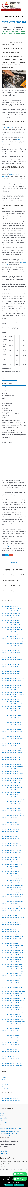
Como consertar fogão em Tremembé (11, 820)
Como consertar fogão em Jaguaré (10, 1030)
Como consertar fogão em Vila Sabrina (11, 648)
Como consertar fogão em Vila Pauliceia (11, 683)
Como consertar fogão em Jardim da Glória (12, 1005)
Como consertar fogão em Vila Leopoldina (12, 731)
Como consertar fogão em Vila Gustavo (11, 750)
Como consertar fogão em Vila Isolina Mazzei (12, 738)
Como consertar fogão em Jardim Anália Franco (13, 1021)
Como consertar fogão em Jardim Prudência (12, 957)
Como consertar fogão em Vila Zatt (10, 620)
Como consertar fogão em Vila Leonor (11, 734)
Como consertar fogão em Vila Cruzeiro (11, 780)
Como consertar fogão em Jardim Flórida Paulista (13, 991)
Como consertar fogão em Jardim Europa (11, 995)
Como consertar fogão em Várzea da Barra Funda (13, 815)
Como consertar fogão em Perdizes (10, 871)
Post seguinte (14, 562)
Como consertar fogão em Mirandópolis (11, 924)
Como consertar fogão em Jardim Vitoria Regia (13, 945)
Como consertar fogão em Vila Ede (10, 771)
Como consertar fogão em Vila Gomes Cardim (13, 762)
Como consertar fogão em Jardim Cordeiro (12, 1009)
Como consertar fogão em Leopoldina (11, 934)
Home (3, 1075)
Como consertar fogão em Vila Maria (10, 727)
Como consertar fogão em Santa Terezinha (12, 845)
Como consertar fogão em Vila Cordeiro (11, 782)
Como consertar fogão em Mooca (10, 920)
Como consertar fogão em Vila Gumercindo (12, 752)
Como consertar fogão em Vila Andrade (11, 801)
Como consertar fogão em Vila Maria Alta (11, 724)
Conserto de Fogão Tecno (11, 585)
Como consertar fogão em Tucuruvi (10, 817)
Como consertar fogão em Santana (10, 843)
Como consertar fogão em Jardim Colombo (12, 1014)
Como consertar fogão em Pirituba (10, 866)
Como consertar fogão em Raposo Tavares (12, 859)
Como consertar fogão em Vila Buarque (11, 792)
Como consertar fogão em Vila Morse (10, 701)
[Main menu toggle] (25, 6)
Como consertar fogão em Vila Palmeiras (11, 685)
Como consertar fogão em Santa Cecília (11, 847)
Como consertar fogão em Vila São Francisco (12, 641)
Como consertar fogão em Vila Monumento (12, 703)
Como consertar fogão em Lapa (9, 940)
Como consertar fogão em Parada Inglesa (12, 906)
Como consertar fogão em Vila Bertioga (11, 794)
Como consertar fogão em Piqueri (10, 873)
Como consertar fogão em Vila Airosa (10, 796)
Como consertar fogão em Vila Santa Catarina (13, 645)
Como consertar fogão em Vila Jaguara (11, 736)
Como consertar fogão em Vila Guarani (11, 759)
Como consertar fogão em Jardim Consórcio (12, 1012)
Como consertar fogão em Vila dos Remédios (12, 773)
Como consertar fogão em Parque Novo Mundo (13, 880)
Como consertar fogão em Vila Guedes (11, 757)
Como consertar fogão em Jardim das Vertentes (13, 998)
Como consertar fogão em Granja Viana (11, 1061)
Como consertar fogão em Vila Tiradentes (12, 629)
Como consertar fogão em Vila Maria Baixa (12, 722)
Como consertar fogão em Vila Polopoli (11, 664)
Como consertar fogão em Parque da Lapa (12, 896)
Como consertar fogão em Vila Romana (11, 652)
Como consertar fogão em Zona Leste (11, 617)
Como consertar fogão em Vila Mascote (11, 710)
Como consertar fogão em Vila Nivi (10, 696)
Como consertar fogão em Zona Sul (10, 610)
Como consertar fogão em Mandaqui (10, 927)
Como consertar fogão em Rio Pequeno (11, 852)
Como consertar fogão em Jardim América (12, 1026)
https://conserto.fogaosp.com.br (9, 380)
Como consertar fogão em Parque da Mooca (12, 894)
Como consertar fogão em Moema (10, 922)
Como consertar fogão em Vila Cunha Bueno (12, 778)
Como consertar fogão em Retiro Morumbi (12, 855)
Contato (3, 1086)
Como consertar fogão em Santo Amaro (11, 841)
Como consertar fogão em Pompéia (10, 861)
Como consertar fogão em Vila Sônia (10, 634)
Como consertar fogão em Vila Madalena (11, 729)
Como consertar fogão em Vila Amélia (11, 806)
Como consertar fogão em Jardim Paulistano (12, 961)
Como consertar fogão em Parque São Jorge (12, 875)
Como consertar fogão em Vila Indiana (11, 743)
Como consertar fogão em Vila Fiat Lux (11, 768)
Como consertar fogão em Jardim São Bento (12, 952)
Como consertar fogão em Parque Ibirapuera (12, 887)
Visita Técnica (5, 1084)
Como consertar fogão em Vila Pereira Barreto (13, 678)
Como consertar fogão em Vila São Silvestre (12, 638)
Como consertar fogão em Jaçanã (10, 1033)
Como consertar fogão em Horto (9, 1056)
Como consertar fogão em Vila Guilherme (11, 755)
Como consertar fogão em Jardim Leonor (11, 978)
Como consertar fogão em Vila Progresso (11, 657)
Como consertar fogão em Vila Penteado (11, 680)
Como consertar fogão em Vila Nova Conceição (13, 694)
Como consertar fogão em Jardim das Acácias (13, 1000)
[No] (26, 1181)
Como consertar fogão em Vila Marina (11, 713)
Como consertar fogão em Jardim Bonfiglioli (12, 1019)
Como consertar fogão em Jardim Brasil (11, 1016)
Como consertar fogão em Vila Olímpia (11, 689)
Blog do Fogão (5, 1088)
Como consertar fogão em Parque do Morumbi (13, 892)
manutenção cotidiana (8, 127)
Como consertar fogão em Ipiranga (10, 1042)
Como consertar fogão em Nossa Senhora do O (13, 913)
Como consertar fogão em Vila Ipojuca (11, 741)
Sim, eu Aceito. (8, 1184)
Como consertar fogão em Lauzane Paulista (12, 936)
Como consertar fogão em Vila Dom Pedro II (12, 776)
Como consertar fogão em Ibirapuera (10, 1051)
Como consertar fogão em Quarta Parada (12, 850)
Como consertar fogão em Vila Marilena (11, 715)
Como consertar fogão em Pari (9, 899)
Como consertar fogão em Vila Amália (11, 808)
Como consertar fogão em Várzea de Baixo (12, 813)
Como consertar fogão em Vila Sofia (10, 636)
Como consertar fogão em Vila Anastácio (11, 803)
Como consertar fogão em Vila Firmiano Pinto (12, 766)
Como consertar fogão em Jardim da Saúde (12, 1002)
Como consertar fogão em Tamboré (10, 824)
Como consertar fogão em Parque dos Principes (13, 889)
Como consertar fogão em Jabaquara (11, 1035)
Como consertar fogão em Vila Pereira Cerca (12, 676)
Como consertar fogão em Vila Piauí (10, 673)
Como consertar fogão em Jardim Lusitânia (12, 975)
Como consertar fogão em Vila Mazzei (11, 708)
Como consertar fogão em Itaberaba (10, 1040)
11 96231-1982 (3, 1153)
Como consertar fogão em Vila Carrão (11, 789)
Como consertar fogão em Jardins (10, 943)
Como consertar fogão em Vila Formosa (11, 764)
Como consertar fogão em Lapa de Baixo (11, 938)
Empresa (4, 1077)
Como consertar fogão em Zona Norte (11, 613)
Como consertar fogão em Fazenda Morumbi (12, 1068)
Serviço (3, 1079)
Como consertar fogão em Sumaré (10, 831)
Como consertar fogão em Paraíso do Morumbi (13, 901)
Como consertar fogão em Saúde (10, 836)
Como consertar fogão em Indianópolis (11, 1047)
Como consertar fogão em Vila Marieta (11, 717)
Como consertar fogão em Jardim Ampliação (12, 1023)
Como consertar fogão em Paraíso (10, 903)
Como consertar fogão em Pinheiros (10, 868)
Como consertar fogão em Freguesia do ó (12, 1065)
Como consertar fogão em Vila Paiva (10, 687)
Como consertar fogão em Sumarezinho (11, 829)
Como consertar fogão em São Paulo (10, 606)
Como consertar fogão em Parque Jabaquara (12, 885)
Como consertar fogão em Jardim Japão (11, 980)
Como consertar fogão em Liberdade (10, 931)
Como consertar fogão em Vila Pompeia (11, 662)
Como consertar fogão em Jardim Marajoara (12, 971)
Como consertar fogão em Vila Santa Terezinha (13, 643)
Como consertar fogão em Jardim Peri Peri (12, 959)
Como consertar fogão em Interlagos (10, 1044)
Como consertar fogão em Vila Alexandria (12, 810)
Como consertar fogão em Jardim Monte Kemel (13, 968)
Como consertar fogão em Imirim (9, 1049)
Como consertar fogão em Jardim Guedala (12, 985)
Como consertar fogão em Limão (9, 929)
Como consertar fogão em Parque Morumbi (12, 882)
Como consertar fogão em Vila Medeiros (11, 706)
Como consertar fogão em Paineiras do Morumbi (13, 908)
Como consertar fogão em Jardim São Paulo (12, 950)
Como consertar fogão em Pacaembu (11, 910)
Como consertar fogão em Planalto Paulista (12, 864)
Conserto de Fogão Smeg (11, 580)
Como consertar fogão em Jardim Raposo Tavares (14, 954)
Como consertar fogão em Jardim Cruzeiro (12, 1007)
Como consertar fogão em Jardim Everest (12, 993)
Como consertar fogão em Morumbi (10, 915)
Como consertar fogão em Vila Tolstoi (11, 627)
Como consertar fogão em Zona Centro (11, 608)
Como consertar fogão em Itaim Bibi (10, 1037)
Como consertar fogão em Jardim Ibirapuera (12, 982)
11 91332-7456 (3, 1151)
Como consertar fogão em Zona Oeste (11, 615)
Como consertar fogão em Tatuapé (10, 822)
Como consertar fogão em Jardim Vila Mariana (13, 947)
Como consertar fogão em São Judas (10, 838)
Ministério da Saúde (8, 546)
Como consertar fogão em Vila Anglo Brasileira (13, 799)
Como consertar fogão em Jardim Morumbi (12, 966)
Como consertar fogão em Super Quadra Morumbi (14, 827)
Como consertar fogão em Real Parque (11, 857)
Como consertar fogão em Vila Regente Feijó (12, 655)
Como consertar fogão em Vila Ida (10, 745)
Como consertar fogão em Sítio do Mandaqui (12, 834)
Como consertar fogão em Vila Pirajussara (12, 671)
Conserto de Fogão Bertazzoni (13, 591)
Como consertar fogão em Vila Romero (11, 650)
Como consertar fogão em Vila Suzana (11, 631)
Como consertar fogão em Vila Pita (10, 666)
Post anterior (14, 560)
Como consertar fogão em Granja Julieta (11, 1063)
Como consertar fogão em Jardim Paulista (12, 964)
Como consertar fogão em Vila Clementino (12, 787)
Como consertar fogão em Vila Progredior (12, 659)
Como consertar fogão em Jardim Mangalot (12, 973)
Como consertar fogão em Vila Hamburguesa (12, 748)
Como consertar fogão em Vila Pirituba (11, 669)
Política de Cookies (19, 1184)
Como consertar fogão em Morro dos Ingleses (13, 917)
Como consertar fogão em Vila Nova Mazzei (12, 692)
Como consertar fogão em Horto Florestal (12, 1054)
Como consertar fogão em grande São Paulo (12, 603)
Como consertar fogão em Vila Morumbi (11, 699)
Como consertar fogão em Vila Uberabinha (12, 624)
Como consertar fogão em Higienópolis (11, 1058)
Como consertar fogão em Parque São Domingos (13, 878)
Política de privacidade (7, 1082)
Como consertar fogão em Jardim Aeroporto (12, 1028)
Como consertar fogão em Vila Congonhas (12, 785)
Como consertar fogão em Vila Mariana (11, 720)
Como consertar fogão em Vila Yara (10, 622)
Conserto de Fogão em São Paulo (13, 575)
